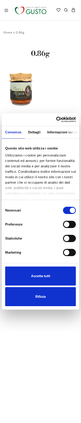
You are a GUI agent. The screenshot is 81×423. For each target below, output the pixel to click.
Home (7, 32)
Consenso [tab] (13, 132)
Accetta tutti (40, 276)
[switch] (69, 224)
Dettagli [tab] (34, 132)
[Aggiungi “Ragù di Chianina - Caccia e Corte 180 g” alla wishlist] (36, 79)
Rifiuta (40, 296)
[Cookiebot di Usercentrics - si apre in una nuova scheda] (57, 120)
